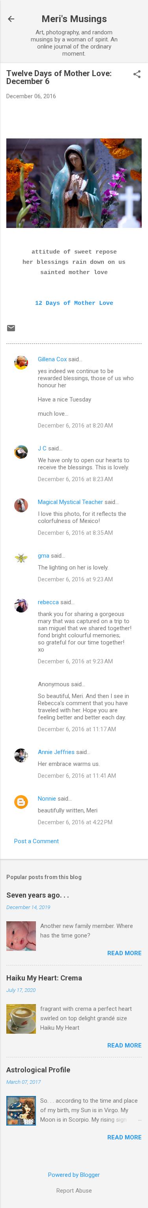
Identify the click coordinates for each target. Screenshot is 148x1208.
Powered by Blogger (74, 1174)
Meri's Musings (74, 18)
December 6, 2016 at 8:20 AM (75, 425)
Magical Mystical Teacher (70, 502)
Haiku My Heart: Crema (44, 978)
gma (43, 555)
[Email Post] (11, 330)
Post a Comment (36, 841)
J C (42, 448)
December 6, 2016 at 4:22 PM (75, 822)
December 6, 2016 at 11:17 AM (77, 729)
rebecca (48, 602)
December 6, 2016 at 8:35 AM (75, 532)
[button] (137, 74)
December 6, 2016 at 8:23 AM (75, 479)
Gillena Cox (52, 359)
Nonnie (47, 798)
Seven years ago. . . (37, 895)
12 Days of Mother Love (74, 303)
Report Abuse (74, 1190)
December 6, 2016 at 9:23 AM (75, 579)
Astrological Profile (38, 1070)
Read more (124, 953)
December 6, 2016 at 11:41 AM (77, 775)
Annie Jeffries (56, 752)
